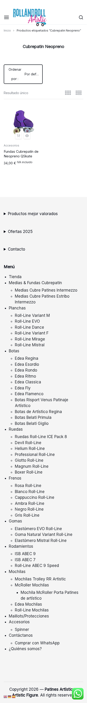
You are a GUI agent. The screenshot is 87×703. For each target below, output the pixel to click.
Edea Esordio (27, 364)
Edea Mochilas (28, 604)
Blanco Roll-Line (30, 491)
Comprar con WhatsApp (37, 643)
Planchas (17, 308)
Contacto (16, 249)
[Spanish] (14, 696)
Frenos (15, 478)
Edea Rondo (26, 370)
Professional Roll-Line (35, 454)
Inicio (7, 30)
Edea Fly (23, 388)
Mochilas (17, 571)
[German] (10, 696)
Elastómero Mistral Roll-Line (41, 540)
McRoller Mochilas (32, 585)
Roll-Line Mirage (30, 339)
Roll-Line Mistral (30, 345)
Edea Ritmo (25, 376)
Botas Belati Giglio (31, 423)
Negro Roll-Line (29, 509)
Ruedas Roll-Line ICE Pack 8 (41, 436)
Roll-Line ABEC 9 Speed (37, 565)
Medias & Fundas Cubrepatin (35, 282)
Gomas (15, 521)
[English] (5, 696)
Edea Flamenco (29, 393)
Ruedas (16, 429)
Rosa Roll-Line (28, 485)
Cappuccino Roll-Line (34, 497)
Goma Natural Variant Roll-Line (43, 534)
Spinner (22, 629)
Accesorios (11, 145)
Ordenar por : (26, 74)
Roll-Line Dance (29, 327)
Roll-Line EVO (27, 321)
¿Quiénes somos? (25, 648)
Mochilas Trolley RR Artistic (40, 579)
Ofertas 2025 (20, 231)
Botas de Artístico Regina (38, 411)
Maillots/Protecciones (29, 616)
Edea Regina (26, 358)
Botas (14, 351)
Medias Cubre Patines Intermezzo (46, 290)
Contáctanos (21, 635)
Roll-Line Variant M (32, 315)
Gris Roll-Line (27, 515)
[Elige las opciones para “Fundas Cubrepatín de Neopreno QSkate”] (18, 136)
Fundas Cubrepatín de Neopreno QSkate (21, 153)
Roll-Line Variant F (31, 333)
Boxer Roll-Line (28, 472)
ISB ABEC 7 (25, 559)
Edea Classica (28, 382)
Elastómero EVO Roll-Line (38, 528)
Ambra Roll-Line (29, 503)
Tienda (15, 276)
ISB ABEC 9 (25, 553)
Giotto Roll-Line (29, 460)
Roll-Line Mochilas (32, 610)
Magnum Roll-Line (31, 466)
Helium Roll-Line (30, 448)
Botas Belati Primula (33, 417)
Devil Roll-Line (28, 442)
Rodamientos (21, 546)
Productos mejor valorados (33, 213)
